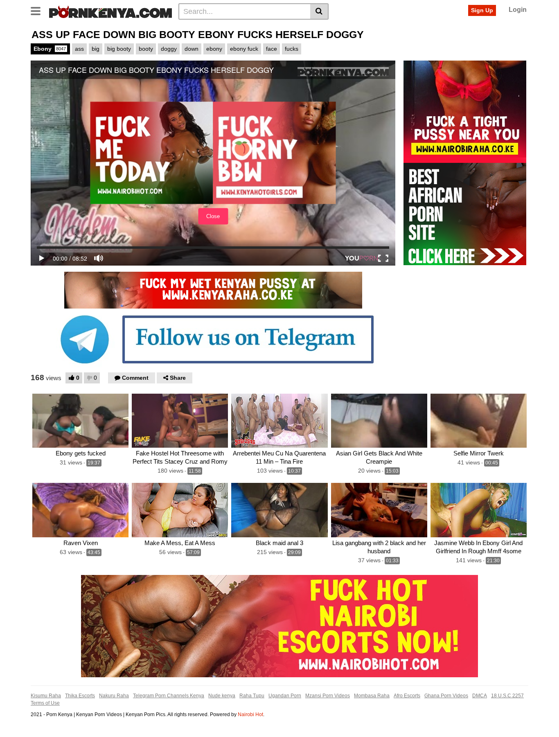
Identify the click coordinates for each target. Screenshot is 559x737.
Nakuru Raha (114, 696)
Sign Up (482, 10)
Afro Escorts (407, 696)
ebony (214, 48)
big (95, 48)
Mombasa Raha (372, 696)
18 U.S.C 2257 (507, 696)
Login (518, 9)
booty (146, 48)
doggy (169, 48)
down (191, 48)
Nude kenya (221, 696)
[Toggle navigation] (39, 10)
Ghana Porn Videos (446, 696)
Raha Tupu (251, 696)
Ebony (50, 48)
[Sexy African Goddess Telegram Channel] (213, 339)
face (271, 48)
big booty (119, 48)
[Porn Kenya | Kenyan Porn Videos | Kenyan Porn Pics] (110, 11)
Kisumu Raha (46, 696)
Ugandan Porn (284, 696)
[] (319, 11)
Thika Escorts (80, 696)
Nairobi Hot (250, 714)
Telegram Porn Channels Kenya (168, 696)
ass (79, 48)
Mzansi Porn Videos (327, 696)
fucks (291, 48)
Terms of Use (45, 703)
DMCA (479, 696)
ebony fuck (244, 48)
